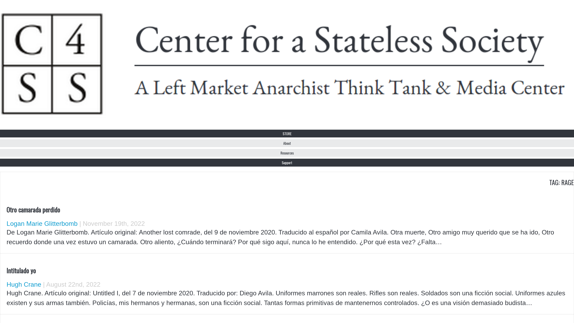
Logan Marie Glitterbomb (42, 223)
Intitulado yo (21, 270)
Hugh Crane (24, 284)
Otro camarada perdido (33, 209)
